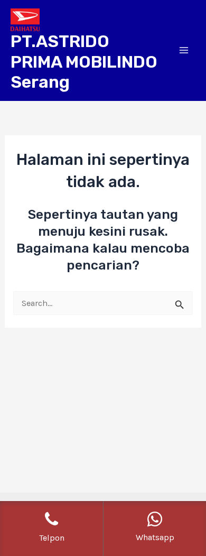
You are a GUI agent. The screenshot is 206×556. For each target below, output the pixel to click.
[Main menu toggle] (183, 50)
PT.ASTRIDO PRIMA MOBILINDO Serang (84, 61)
